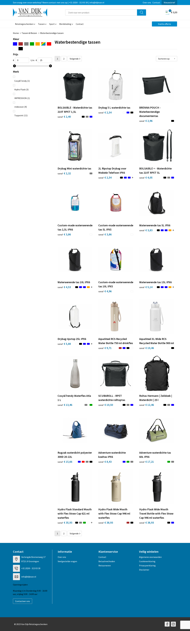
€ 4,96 (105, 291)
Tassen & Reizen (29, 33)
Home (16, 33)
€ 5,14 (145, 287)
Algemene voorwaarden (150, 557)
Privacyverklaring (147, 565)
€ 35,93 (65, 522)
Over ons (147, 2)
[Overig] (43, 44)
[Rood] (49, 44)
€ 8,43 (105, 461)
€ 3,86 (64, 234)
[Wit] (15, 48)
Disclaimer (144, 569)
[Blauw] (15, 44)
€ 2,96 (145, 120)
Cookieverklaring (147, 561)
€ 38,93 (105, 522)
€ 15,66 (65, 461)
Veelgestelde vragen (67, 561)
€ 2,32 (64, 173)
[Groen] (32, 44)
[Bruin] (21, 44)
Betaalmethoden (106, 561)
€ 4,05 (145, 177)
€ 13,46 (65, 404)
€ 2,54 (105, 112)
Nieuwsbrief (169, 2)
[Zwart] (21, 48)
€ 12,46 (146, 404)
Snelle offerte (164, 24)
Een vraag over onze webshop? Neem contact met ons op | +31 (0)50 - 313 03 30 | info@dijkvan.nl (58, 2)
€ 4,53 (64, 287)
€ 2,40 (64, 116)
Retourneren (104, 565)
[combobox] (101, 12)
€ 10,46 (146, 348)
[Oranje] (37, 44)
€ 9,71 (105, 348)
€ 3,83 (145, 230)
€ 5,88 (64, 343)
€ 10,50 (105, 404)
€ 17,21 (146, 461)
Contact (156, 2)
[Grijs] (26, 44)
